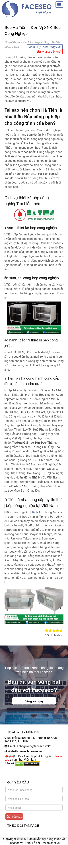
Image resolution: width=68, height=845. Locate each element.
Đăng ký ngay (34, 701)
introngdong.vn (14, 769)
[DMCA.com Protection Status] (27, 763)
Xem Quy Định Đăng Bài (45, 47)
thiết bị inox (37, 512)
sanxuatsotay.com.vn (18, 775)
